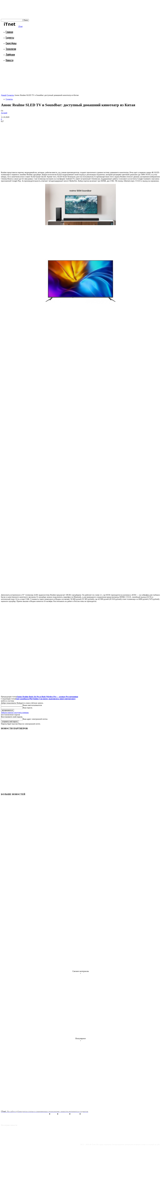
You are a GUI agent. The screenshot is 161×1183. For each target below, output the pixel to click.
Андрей (4, 113)
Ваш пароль (27, 708)
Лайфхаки (10, 54)
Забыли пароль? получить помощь (15, 713)
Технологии (11, 49)
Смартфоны (11, 43)
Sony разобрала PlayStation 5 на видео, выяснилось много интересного (45, 699)
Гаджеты (10, 37)
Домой (3, 95)
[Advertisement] (44, 70)
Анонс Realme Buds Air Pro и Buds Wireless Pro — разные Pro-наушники (47, 697)
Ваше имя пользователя (32, 705)
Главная (9, 32)
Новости (9, 60)
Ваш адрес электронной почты (35, 719)
